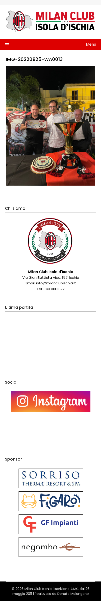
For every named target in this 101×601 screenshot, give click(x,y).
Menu (91, 44)
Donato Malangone (73, 593)
